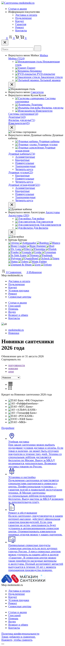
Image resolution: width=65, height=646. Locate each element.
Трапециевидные (25, 166)
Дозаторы (17, 117)
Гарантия (20, 24)
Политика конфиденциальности (20, 633)
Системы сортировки (23, 113)
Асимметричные (25, 156)
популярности (16, 365)
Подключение (23, 18)
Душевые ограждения (24, 184)
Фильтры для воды (21, 120)
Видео (12, 311)
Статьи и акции (17, 8)
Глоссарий (14, 305)
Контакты (21, 30)
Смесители (37, 92)
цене (11, 371)
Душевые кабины (21, 153)
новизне (13, 368)
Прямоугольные (24, 163)
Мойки (44, 55)
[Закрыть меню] (11, 85)
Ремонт (19, 27)
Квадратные (22, 160)
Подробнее (7, 428)
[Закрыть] (4, 42)
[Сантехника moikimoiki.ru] (17, 2)
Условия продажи (18, 290)
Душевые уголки (20, 172)
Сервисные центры (19, 296)
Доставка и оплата (26, 14)
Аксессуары (53, 212)
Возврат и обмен (18, 315)
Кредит (19, 21)
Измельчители (19, 123)
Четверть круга (24, 169)
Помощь (13, 308)
